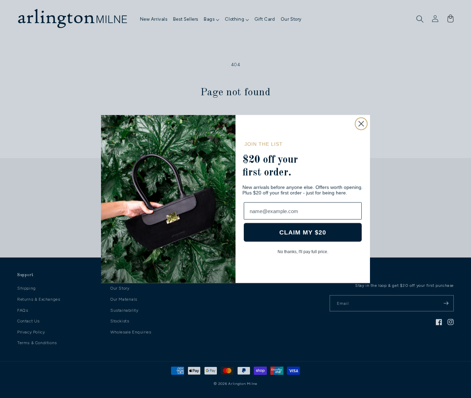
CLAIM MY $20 (302, 232)
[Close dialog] (361, 124)
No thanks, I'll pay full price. (303, 251)
